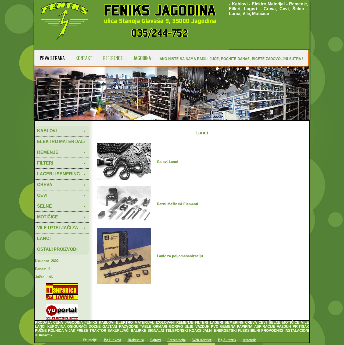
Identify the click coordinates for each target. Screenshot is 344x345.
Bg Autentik (227, 340)
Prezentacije (176, 340)
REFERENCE (113, 57)
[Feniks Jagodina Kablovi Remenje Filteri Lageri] (131, 48)
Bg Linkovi (112, 340)
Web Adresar (202, 340)
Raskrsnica (136, 340)
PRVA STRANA (52, 57)
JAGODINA (142, 57)
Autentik (249, 340)
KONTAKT (84, 57)
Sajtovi (155, 340)
